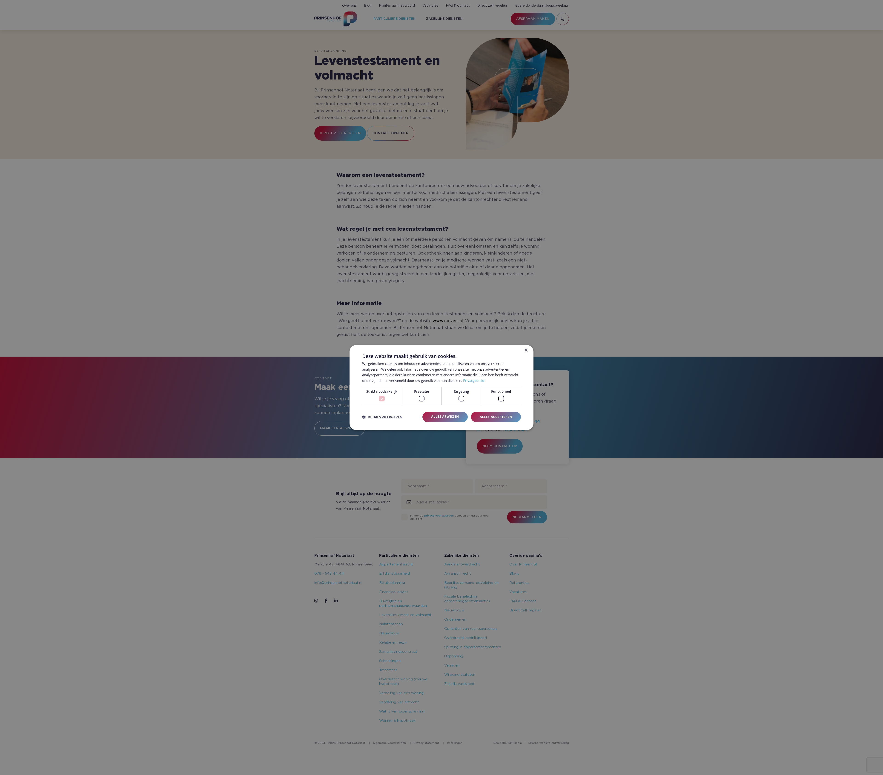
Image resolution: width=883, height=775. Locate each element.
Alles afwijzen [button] (445, 416)
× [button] (526, 350)
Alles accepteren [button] (496, 417)
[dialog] (441, 387)
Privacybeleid (473, 380)
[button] (382, 417)
